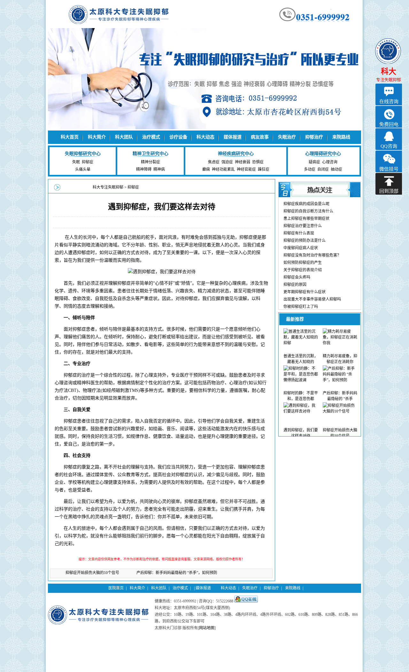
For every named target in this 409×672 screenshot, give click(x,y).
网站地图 (206, 628)
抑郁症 (87, 162)
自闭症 (323, 169)
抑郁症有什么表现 (298, 233)
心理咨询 (329, 162)
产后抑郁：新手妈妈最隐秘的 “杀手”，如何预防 (176, 573)
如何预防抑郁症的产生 (302, 262)
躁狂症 (263, 169)
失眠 (76, 162)
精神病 (159, 169)
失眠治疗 (287, 137)
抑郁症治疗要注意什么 (302, 226)
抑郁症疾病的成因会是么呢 (306, 204)
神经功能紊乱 (223, 169)
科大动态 (205, 137)
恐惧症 (258, 162)
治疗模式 (151, 137)
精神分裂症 (150, 162)
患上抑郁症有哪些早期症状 (306, 218)
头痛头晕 (82, 169)
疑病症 (314, 162)
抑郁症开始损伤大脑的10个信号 (92, 573)
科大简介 (97, 137)
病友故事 (260, 137)
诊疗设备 (178, 137)
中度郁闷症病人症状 (300, 248)
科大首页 (70, 137)
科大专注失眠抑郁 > (110, 187)
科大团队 (124, 137)
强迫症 (227, 162)
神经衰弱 (242, 162)
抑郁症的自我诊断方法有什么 (308, 211)
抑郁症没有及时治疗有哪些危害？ (312, 255)
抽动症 (336, 169)
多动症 (309, 169)
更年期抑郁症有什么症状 (304, 292)
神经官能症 (246, 169)
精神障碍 (143, 169)
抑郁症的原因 (294, 284)
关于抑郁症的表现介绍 (302, 270)
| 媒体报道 (202, 588)
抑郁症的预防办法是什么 (304, 240)
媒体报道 (233, 137)
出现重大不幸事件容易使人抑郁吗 (312, 299)
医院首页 (116, 588)
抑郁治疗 (314, 137)
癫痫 (206, 169)
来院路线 (341, 137)
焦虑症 (214, 162)
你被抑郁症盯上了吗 (300, 306)
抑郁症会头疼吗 (296, 277)
